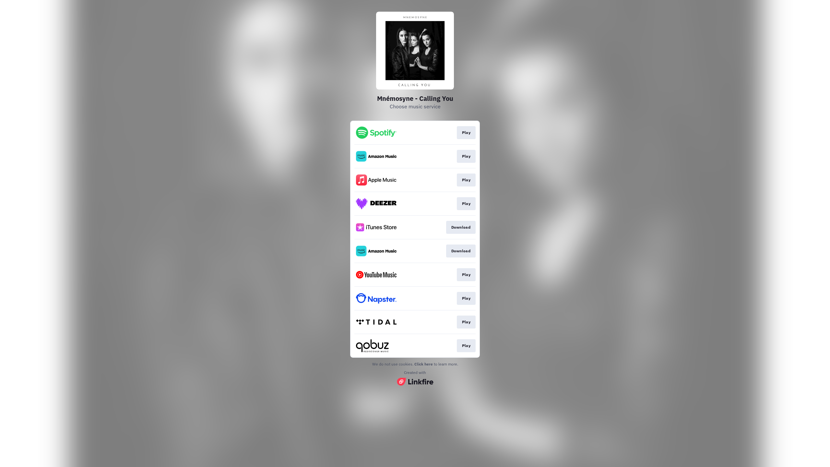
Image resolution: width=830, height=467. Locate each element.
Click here (423, 364)
